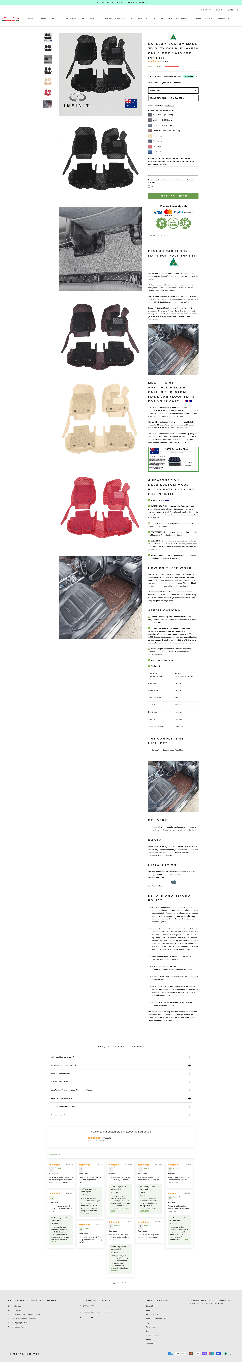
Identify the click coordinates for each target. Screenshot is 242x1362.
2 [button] (118, 1283)
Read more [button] (85, 1213)
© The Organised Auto (24, 1354)
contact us (158, 654)
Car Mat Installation (156, 886)
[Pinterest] (164, 235)
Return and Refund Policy (156, 1319)
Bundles (224, 18)
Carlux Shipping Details (17, 1323)
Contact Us (169, 106)
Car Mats (70, 18)
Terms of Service (152, 1335)
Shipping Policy (152, 1314)
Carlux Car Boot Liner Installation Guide (24, 1314)
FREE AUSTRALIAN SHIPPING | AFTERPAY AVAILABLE (121, 3)
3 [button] (122, 1283)
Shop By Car (203, 18)
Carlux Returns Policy (16, 1327)
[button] (153, 61)
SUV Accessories (143, 18)
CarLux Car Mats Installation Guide (22, 1319)
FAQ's (148, 1323)
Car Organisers (114, 18)
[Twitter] (161, 235)
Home (31, 18)
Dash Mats (90, 18)
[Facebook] (158, 235)
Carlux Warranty (14, 1306)
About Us (149, 1310)
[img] (54, 1165)
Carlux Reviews (14, 1310)
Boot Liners (49, 18)
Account (205, 10)
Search (219, 10)
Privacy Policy (151, 1327)
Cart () (233, 10)
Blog (147, 1331)
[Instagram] (86, 1317)
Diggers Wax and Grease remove (169, 595)
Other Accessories (175, 18)
